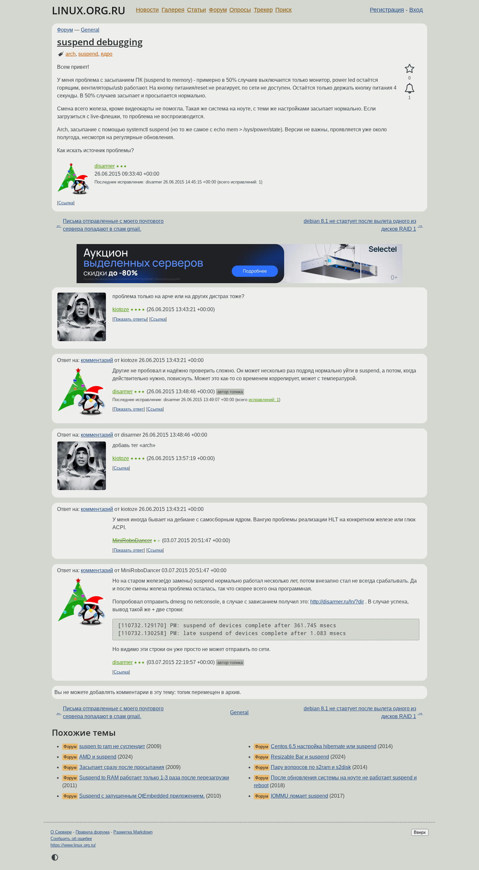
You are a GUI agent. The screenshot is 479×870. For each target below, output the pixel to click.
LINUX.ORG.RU (88, 10)
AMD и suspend (97, 757)
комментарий (97, 360)
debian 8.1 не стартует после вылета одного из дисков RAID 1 (360, 225)
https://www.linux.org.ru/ (73, 845)
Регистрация (387, 10)
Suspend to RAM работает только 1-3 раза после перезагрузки (154, 777)
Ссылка (65, 202)
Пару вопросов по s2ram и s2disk (311, 767)
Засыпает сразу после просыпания (121, 767)
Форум (218, 10)
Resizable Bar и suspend (300, 757)
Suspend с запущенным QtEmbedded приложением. (142, 796)
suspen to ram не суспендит (112, 746)
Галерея (173, 10)
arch (70, 54)
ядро (106, 54)
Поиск (283, 10)
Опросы (240, 10)
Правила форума (92, 832)
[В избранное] (409, 69)
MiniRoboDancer (132, 540)
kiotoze (120, 309)
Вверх (420, 832)
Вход (416, 10)
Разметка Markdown (132, 832)
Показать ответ (129, 409)
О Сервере (61, 832)
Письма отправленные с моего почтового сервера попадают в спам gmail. (113, 225)
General (90, 30)
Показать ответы (130, 319)
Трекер (263, 10)
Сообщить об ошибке (71, 838)
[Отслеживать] (409, 88)
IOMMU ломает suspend (299, 796)
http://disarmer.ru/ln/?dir (337, 601)
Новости (147, 10)
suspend (88, 54)
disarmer (104, 166)
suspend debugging (100, 42)
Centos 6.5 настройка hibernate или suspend (323, 746)
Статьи (196, 10)
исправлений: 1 (264, 399)
